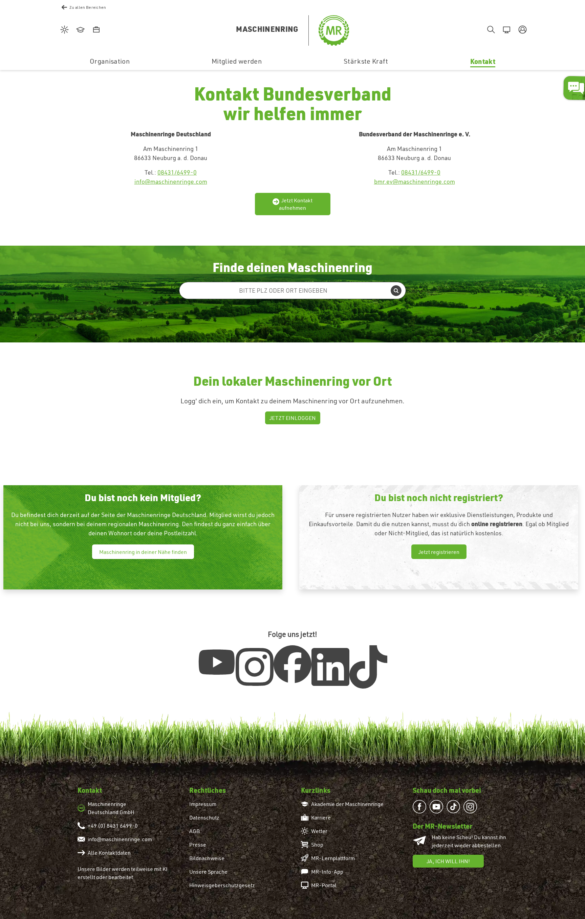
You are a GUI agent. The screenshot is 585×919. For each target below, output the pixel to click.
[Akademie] (79, 30)
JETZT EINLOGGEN (292, 417)
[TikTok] (368, 667)
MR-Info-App (327, 871)
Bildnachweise (206, 858)
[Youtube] (217, 662)
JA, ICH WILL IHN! (448, 861)
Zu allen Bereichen (87, 7)
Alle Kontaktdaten (109, 852)
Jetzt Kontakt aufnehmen (295, 204)
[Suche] (490, 30)
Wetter (319, 831)
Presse (197, 844)
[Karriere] (95, 30)
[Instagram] (255, 667)
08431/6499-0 (177, 172)
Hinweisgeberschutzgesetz (222, 885)
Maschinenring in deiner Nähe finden (143, 551)
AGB (194, 831)
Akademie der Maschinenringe (347, 804)
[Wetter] (63, 30)
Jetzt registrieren (438, 551)
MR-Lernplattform (333, 858)
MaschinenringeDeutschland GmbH (111, 808)
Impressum (202, 804)
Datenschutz (204, 817)
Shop (317, 844)
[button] (521, 30)
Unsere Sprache (208, 871)
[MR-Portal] (506, 30)
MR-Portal (324, 885)
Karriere (321, 817)
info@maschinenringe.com (170, 181)
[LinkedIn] (330, 667)
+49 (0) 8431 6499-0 (113, 825)
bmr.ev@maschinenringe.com (414, 181)
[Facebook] (292, 664)
